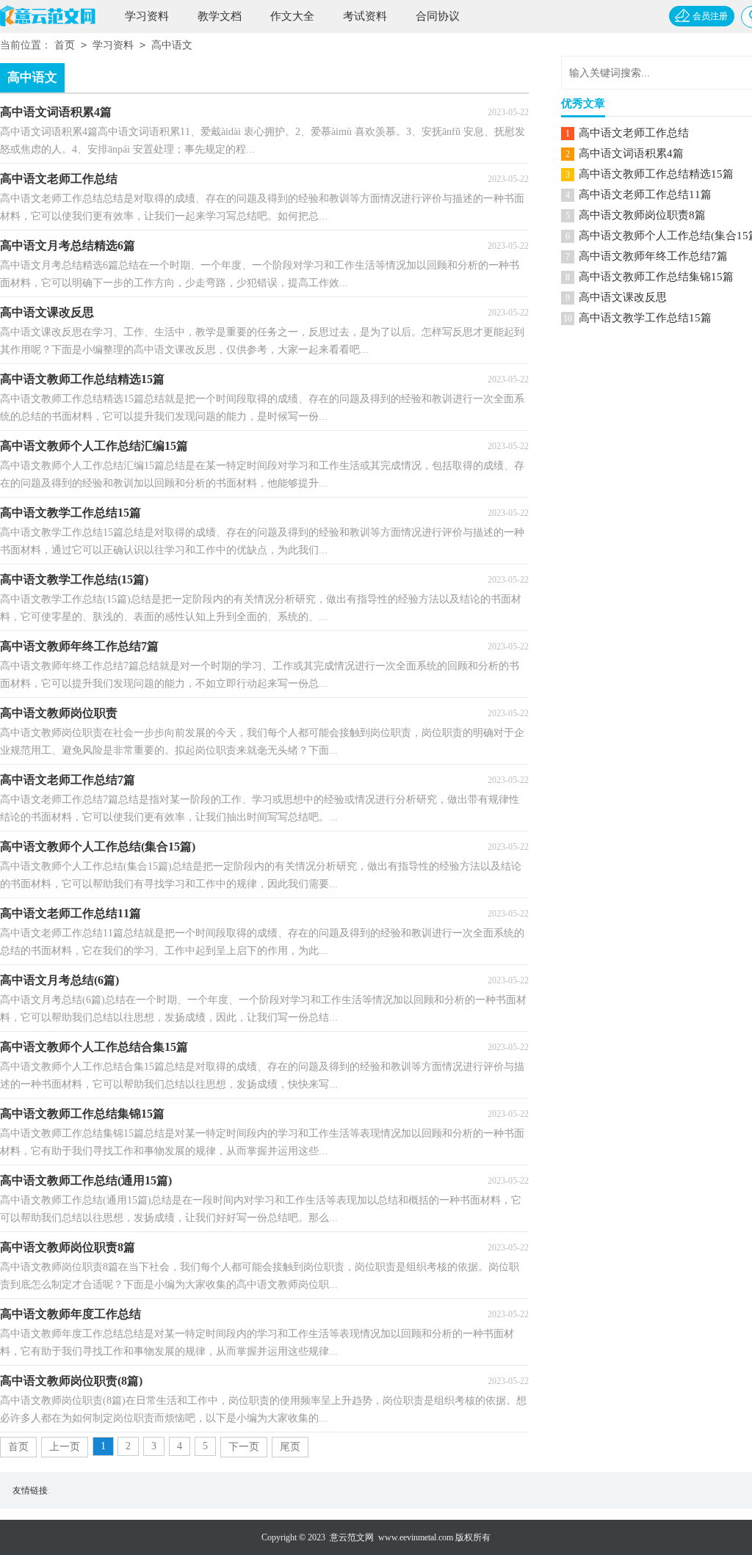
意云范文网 (352, 1537)
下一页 (243, 1446)
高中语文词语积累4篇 (631, 153)
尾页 (290, 1446)
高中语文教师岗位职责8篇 (642, 215)
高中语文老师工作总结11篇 (645, 194)
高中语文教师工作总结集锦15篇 (656, 277)
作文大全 (292, 16)
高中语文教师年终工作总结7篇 (653, 256)
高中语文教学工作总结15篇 (645, 318)
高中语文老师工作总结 (634, 133)
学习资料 (147, 16)
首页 (64, 45)
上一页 (64, 1446)
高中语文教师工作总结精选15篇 (656, 174)
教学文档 (220, 16)
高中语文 (171, 45)
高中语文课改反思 (623, 297)
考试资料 (365, 16)
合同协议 (438, 16)
